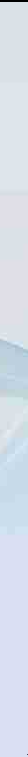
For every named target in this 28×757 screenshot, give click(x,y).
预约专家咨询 (2, 384)
